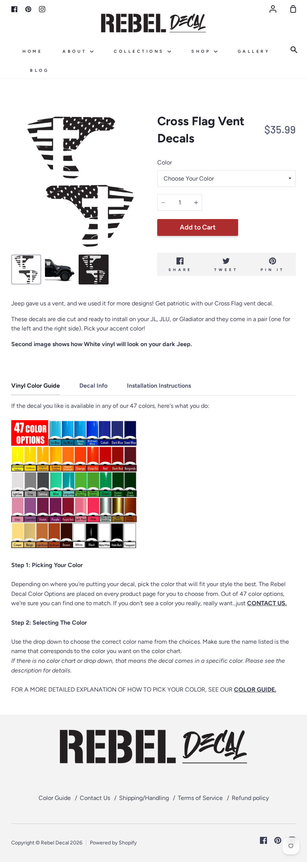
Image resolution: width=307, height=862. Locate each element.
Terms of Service (200, 797)
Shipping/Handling (144, 797)
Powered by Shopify (113, 843)
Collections (140, 51)
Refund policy (250, 797)
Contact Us (95, 797)
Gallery (254, 51)
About (76, 51)
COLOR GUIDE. (255, 689)
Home (32, 51)
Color (164, 162)
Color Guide (55, 797)
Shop (202, 51)
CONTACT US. (267, 603)
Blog (39, 70)
